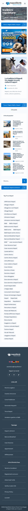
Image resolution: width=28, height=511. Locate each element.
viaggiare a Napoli (9, 335)
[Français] (12, 361)
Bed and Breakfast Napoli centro (12, 239)
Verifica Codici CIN (10, 486)
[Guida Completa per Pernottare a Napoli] (7, 134)
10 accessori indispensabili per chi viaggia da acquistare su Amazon (18, 123)
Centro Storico (8, 254)
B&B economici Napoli (11, 226)
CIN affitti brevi (9, 261)
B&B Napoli (16, 229)
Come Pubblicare (10, 399)
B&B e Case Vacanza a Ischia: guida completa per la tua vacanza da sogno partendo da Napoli (18, 167)
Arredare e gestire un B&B (12, 417)
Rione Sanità (8, 320)
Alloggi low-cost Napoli (11, 208)
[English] (10, 361)
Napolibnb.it (16, 301)
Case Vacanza (9, 443)
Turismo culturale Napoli (11, 326)
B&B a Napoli (13, 223)
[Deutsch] (14, 361)
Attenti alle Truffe (10, 480)
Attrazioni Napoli (9, 217)
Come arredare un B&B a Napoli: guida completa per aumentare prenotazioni (18, 144)
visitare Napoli (8, 338)
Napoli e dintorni (10, 431)
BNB (5, 242)
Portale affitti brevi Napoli (12, 314)
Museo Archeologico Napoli (12, 295)
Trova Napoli (14, 17)
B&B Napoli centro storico (12, 233)
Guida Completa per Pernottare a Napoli (18, 133)
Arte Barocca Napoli (10, 214)
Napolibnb (7, 301)
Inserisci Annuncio (10, 393)
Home (6, 17)
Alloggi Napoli (8, 211)
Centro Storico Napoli (10, 257)
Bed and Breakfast (10, 437)
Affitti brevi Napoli (9, 201)
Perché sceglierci (10, 388)
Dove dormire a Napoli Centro (13, 282)
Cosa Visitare (8, 267)
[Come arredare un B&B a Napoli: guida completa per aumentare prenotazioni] (7, 144)
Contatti (7, 498)
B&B (5, 223)
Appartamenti (9, 448)
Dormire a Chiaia (9, 270)
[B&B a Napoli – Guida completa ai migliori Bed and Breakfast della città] (7, 156)
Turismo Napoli (8, 329)
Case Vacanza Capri (10, 245)
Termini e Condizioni (11, 468)
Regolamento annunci (11, 474)
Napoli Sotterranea (10, 304)
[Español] (18, 361)
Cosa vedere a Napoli (10, 264)
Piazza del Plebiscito (10, 310)
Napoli (6, 298)
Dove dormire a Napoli (11, 279)
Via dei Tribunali (9, 332)
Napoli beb (14, 298)
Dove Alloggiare (9, 276)
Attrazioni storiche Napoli (12, 220)
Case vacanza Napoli (10, 248)
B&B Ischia (7, 229)
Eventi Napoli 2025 (10, 286)
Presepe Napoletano (10, 317)
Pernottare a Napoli (10, 307)
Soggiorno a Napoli (10, 323)
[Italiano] (16, 361)
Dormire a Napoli (9, 273)
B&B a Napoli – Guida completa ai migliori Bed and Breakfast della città (18, 156)
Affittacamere (9, 454)
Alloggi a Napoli (9, 204)
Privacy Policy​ (9, 492)
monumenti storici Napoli (12, 292)
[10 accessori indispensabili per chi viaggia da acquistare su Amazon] (7, 123)
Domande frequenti (10, 405)
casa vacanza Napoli (15, 242)
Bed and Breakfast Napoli (12, 236)
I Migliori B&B (8, 289)
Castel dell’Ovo (8, 251)
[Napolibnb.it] (14, 3)
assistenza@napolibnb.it (14, 366)
